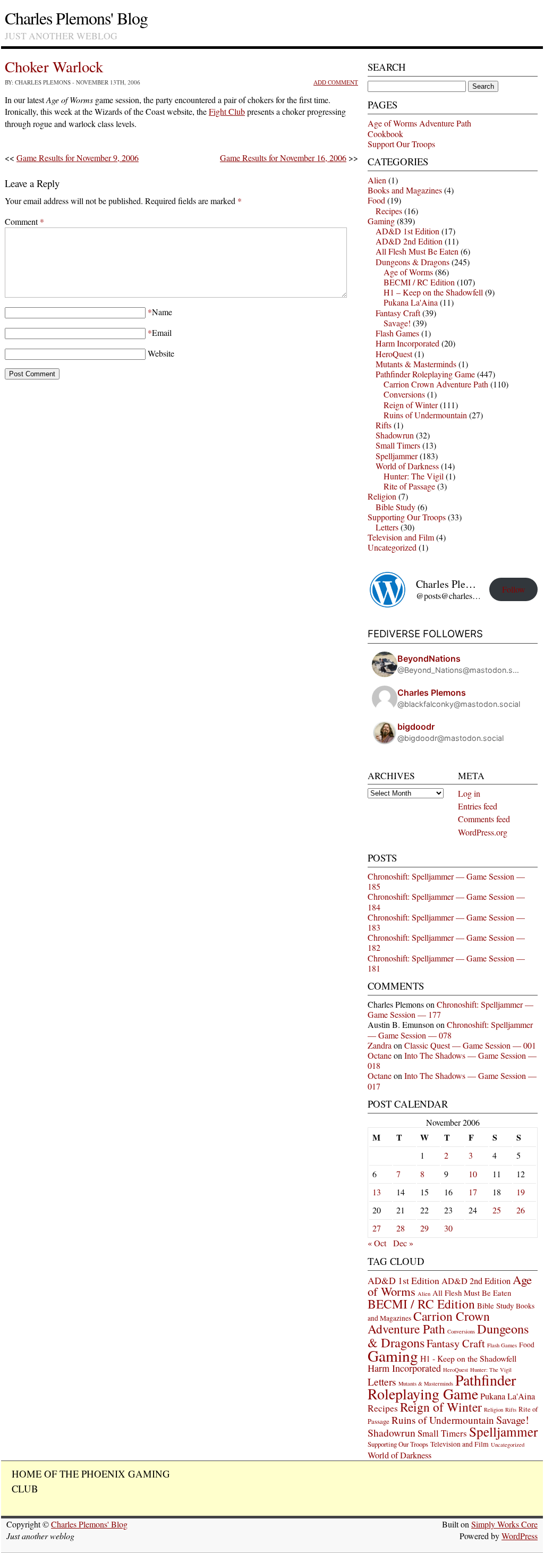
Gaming (381, 220)
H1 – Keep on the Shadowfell (433, 292)
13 (376, 1191)
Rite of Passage (409, 486)
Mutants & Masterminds (416, 363)
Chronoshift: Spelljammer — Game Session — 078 (450, 1029)
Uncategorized (392, 547)
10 (473, 1173)
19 (520, 1191)
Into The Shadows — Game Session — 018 (452, 1060)
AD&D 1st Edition (407, 231)
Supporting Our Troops (407, 516)
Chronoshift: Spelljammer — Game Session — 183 (446, 922)
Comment (24, 221)
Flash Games (397, 333)
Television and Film (401, 537)
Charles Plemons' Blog (76, 17)
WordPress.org (482, 832)
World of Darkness (407, 465)
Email (162, 332)
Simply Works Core (504, 1524)
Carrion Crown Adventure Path (436, 384)
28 (400, 1228)
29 (424, 1228)
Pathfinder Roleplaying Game (425, 373)
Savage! (397, 322)
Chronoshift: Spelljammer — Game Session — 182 (446, 942)
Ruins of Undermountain (425, 414)
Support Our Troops (401, 143)
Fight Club (227, 111)
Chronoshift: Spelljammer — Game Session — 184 (446, 901)
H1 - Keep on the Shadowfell (468, 1358)
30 (448, 1228)
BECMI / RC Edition (419, 282)
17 (473, 1191)
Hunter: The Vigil (414, 476)
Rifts (384, 425)
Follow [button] (513, 589)
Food (376, 200)
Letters (387, 527)
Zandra (380, 1045)
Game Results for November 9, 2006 (77, 157)
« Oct (377, 1242)
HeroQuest (394, 353)
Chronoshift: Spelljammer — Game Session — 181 (446, 963)
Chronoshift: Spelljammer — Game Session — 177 (450, 1009)
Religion (382, 496)
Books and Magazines (405, 190)
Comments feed (484, 818)
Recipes (389, 210)
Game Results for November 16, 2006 (283, 157)
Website (161, 353)
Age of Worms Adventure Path (419, 123)
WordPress (520, 1535)
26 (520, 1210)
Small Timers (398, 445)
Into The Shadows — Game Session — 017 (452, 1080)
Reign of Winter (411, 404)
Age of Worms (408, 271)
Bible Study (395, 506)
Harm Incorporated (407, 343)
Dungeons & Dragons (412, 261)
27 (376, 1228)
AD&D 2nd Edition (409, 241)
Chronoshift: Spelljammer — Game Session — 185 (446, 881)
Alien (377, 179)
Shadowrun (395, 435)
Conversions (404, 394)
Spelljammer (397, 455)
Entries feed (477, 806)
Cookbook (385, 133)
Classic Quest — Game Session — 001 (470, 1045)
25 (496, 1210)
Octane (380, 1055)
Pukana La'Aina (411, 302)
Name (162, 311)
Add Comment (335, 82)
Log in (469, 793)
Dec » (403, 1242)
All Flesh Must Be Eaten (417, 251)
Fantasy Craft (398, 312)
